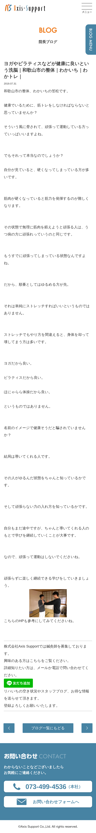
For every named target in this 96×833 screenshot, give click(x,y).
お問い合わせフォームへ (56, 801)
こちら (35, 661)
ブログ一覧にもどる (48, 728)
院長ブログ (48, 42)
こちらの (11, 621)
